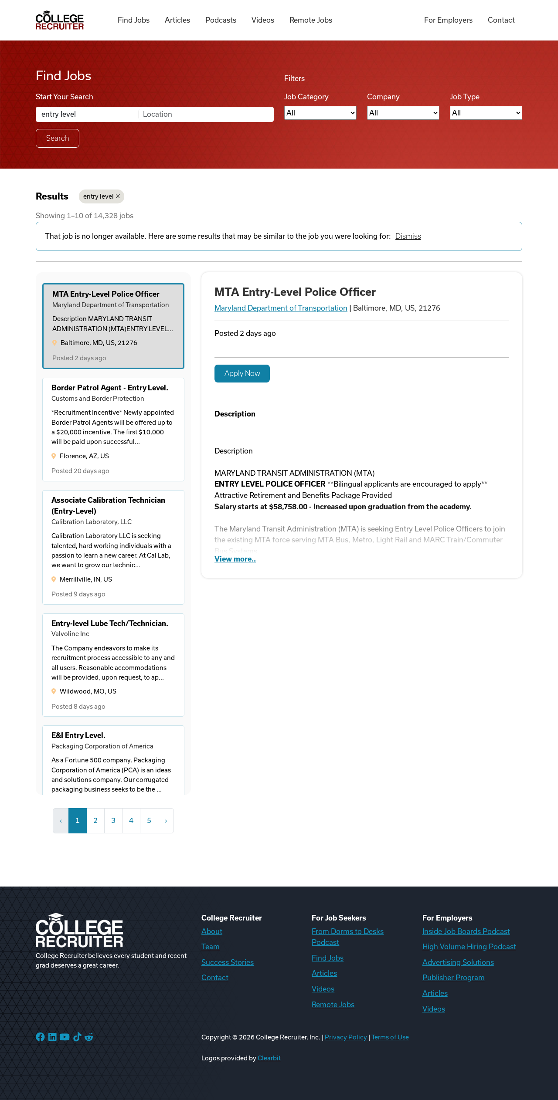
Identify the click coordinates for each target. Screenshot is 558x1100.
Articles (177, 20)
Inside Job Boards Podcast (466, 931)
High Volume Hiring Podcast (469, 947)
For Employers (448, 20)
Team (210, 947)
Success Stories (227, 962)
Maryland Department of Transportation (280, 308)
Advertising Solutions (458, 962)
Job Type (465, 97)
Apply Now (242, 373)
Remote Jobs (310, 20)
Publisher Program (453, 978)
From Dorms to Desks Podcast (348, 937)
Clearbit (269, 1058)
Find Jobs (134, 20)
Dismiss (408, 236)
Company (383, 97)
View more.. (235, 559)
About (211, 931)
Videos (263, 20)
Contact (501, 20)
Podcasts (220, 20)
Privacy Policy (346, 1037)
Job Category (306, 97)
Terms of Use (390, 1037)
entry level (98, 196)
